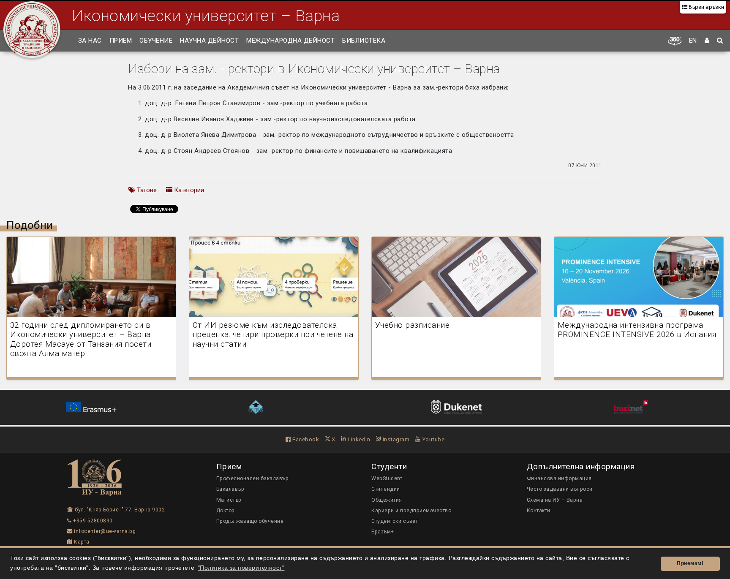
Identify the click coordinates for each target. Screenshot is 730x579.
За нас (90, 40)
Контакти (538, 511)
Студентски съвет (394, 521)
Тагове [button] (146, 190)
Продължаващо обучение (250, 521)
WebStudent (386, 478)
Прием (120, 40)
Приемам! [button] (690, 563)
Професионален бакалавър (252, 478)
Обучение (155, 40)
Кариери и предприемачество (411, 511)
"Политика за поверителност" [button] (241, 568)
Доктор (225, 511)
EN (693, 40)
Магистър (229, 500)
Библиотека (363, 40)
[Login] (707, 41)
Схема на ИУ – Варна (555, 500)
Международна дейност (290, 40)
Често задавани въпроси (560, 489)
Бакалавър (230, 489)
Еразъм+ (382, 532)
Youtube (432, 439)
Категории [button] (188, 190)
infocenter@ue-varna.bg (104, 531)
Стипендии (385, 489)
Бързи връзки (705, 7)
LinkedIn (358, 439)
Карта (81, 542)
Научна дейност (209, 40)
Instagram (395, 439)
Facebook (305, 439)
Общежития (386, 500)
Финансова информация (559, 478)
